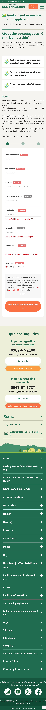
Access (6, 587)
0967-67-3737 (23, 387)
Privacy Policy (10, 661)
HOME (6, 458)
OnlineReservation (33, 6)
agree (24, 294)
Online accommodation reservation (23, 405)
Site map (7, 630)
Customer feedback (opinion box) (25, 433)
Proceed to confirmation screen (23, 306)
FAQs (12, 416)
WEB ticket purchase (23, 368)
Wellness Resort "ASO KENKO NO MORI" (20, 479)
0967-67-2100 (23, 350)
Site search (15, 424)
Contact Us (23, 361)
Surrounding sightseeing (16, 603)
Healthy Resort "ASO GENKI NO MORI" (20, 468)
